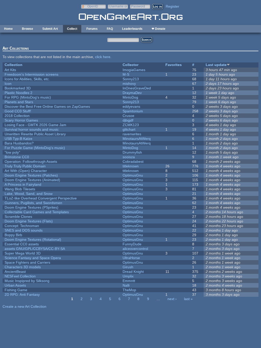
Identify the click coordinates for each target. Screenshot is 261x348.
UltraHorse (131, 258)
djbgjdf (128, 120)
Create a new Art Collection (24, 306)
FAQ (110, 29)
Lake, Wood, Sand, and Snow (29, 194)
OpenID (92, 6)
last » (188, 299)
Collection (13, 65)
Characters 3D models (23, 267)
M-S (126, 74)
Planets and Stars (19, 102)
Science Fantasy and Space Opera (33, 258)
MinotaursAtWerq (137, 139)
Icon (8, 84)
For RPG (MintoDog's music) (28, 97)
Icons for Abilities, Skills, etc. (27, 79)
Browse (27, 29)
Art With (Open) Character (26, 171)
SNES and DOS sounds (24, 230)
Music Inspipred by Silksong (27, 281)
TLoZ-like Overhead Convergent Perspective (41, 198)
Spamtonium (133, 111)
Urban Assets (15, 285)
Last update (216, 65)
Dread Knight (133, 272)
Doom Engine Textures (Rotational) (33, 239)
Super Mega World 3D (23, 253)
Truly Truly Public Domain (25, 166)
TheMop (129, 290)
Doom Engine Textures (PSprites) (31, 207)
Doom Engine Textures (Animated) (32, 180)
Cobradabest (133, 161)
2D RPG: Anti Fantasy (22, 294)
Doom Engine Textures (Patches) (31, 175)
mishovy (129, 84)
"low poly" (12, 152)
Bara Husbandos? (19, 143)
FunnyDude (132, 244)
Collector (130, 65)
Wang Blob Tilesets (20, 189)
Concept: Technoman (22, 226)
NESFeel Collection (20, 276)
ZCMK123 (131, 125)
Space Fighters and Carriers (27, 262)
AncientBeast (15, 272)
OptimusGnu (133, 175)
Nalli (126, 285)
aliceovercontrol (135, 249)
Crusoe (128, 116)
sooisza (129, 157)
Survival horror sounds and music (32, 129)
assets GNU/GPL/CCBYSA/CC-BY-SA (35, 249)
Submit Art (50, 29)
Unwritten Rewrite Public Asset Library (35, 134)
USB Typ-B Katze (18, 139)
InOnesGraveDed (137, 88)
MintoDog (130, 97)
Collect (72, 29)
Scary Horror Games (21, 120)
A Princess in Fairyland (23, 184)
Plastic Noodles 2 (18, 93)
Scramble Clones (18, 217)
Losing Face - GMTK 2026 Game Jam (35, 125)
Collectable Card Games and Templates (37, 212)
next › (172, 299)
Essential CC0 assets (22, 244)
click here (102, 57)
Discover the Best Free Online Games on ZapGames (47, 106)
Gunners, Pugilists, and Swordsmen (33, 203)
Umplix (128, 276)
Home (8, 29)
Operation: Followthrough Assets (31, 161)
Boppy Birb (13, 235)
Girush (128, 267)
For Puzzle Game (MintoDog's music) (35, 148)
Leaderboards (132, 29)
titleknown (131, 166)
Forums (92, 29)
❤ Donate (158, 29)
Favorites (173, 65)
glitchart (129, 129)
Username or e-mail (118, 6)
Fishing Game (16, 290)
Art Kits (10, 70)
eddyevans (131, 106)
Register (172, 6)
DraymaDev (132, 93)
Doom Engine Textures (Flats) (29, 221)
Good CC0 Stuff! (18, 111)
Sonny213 (131, 79)
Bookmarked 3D (18, 88)
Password (138, 6)
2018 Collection (17, 116)
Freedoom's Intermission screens (31, 74)
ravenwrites (132, 134)
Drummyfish (132, 152)
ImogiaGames (134, 70)
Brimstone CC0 (17, 157)
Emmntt (129, 281)
